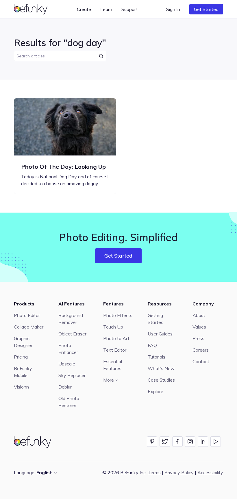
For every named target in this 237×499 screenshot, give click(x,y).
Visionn (21, 387)
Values (199, 327)
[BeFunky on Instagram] (190, 441)
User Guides (160, 334)
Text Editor (114, 350)
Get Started (206, 9)
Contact (200, 361)
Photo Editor (27, 315)
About (198, 315)
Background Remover (70, 318)
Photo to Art (116, 338)
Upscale (66, 364)
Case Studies (161, 380)
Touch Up (113, 327)
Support (129, 9)
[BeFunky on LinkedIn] (203, 441)
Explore (155, 391)
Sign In (173, 9)
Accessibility (210, 472)
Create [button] (84, 9)
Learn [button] (106, 9)
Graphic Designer (23, 341)
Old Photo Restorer (68, 401)
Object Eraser (72, 334)
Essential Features (112, 365)
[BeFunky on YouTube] (215, 441)
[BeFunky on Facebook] (177, 441)
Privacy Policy (179, 472)
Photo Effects (117, 315)
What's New (161, 368)
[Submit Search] (101, 56)
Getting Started (156, 318)
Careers (200, 350)
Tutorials (156, 357)
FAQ (152, 345)
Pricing (21, 357)
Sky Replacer (72, 375)
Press (198, 338)
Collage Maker (28, 327)
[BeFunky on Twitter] (165, 441)
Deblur (65, 387)
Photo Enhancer (68, 348)
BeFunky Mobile (23, 371)
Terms (154, 472)
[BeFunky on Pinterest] (152, 441)
